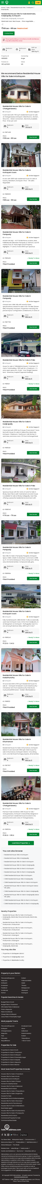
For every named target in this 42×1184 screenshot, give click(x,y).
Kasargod (24, 993)
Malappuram (25, 988)
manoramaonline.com (21, 1177)
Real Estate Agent (6, 1108)
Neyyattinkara (5, 1041)
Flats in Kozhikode (6, 1012)
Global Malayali (6, 1145)
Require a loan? (22, 28)
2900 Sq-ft (29, 189)
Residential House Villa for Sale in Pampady (17, 233)
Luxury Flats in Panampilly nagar (11, 1017)
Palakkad (4, 988)
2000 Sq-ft (29, 443)
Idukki (23, 983)
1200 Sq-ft (28, 379)
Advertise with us (30, 1151)
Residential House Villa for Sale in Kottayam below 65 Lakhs (21, 887)
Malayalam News (17, 1139)
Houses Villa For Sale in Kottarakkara (12, 1106)
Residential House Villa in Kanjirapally (16, 858)
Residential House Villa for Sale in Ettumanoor (17, 740)
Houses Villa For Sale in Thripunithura (12, 1091)
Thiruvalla (4, 1038)
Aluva (23, 1028)
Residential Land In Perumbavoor (11, 1103)
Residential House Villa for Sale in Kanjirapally (17, 422)
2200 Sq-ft (29, 632)
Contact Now (8, 33)
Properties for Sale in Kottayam (11, 1055)
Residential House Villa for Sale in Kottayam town (17, 171)
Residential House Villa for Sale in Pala (19, 360)
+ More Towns (25, 1041)
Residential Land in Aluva (9, 1088)
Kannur (3, 993)
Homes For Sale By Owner (9, 1084)
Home (3, 7)
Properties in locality (13, 960)
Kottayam (30, 7)
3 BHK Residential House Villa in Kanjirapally (18, 879)
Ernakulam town (26, 1026)
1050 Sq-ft (28, 760)
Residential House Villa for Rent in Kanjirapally (19, 872)
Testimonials (25, 1148)
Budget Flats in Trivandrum (9, 1004)
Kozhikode (4, 990)
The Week (16, 1145)
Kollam (23, 978)
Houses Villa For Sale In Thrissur (11, 1081)
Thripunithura (25, 1038)
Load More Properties (20, 843)
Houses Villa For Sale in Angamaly (11, 1093)
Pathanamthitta (26, 980)
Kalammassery (26, 1033)
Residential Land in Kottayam (10, 1079)
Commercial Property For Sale (10, 1118)
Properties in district (13, 953)
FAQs (27, 1181)
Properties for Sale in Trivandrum (11, 1052)
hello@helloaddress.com (23, 1170)
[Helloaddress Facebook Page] (2, 1135)
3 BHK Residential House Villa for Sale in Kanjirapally (21, 891)
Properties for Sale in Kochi (9, 1050)
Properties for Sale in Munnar (10, 1065)
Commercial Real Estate (9, 1120)
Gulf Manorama (32, 1142)
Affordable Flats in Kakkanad (10, 1007)
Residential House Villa (18, 7)
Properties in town (13, 957)
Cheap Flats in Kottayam (9, 1014)
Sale (8, 7)
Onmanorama (30, 1139)
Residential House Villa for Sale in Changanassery (17, 107)
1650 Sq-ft (28, 317)
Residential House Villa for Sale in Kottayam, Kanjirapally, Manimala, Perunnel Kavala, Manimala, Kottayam (20, 917)
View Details (33, 137)
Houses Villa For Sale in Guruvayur (11, 1101)
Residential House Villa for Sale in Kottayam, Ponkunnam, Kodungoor (17, 934)
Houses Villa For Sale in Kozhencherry (13, 1111)
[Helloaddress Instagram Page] (8, 1135)
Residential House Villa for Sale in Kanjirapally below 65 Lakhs (21, 896)
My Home (20, 1151)
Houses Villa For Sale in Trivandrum (12, 1074)
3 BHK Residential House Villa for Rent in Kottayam (21, 900)
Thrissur (23, 985)
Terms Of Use (21, 1181)
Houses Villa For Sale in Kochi (10, 1076)
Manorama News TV (7, 1142)
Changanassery (6, 1031)
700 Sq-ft (28, 127)
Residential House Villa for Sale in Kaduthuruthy (17, 676)
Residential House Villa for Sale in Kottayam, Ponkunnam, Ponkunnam (17, 923)
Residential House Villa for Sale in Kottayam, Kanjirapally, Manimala (17, 945)
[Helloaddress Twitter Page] (5, 1135)
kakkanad (24, 1031)
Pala (2, 1036)
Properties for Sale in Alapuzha (11, 1062)
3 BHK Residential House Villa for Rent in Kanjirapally (21, 904)
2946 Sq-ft (29, 824)
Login (38, 2)
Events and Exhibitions (8, 1151)
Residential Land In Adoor (9, 1115)
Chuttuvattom (20, 1142)
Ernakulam (4, 985)
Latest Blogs (15, 1148)
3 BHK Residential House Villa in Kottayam (18, 875)
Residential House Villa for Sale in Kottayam (19, 862)
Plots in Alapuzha (6, 1009)
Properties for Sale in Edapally (10, 1060)
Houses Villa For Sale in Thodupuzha (12, 1113)
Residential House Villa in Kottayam (16, 855)
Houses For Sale (6, 1096)
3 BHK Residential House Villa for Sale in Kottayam (21, 882)
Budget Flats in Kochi (7, 1002)
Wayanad (24, 990)
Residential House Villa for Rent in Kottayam (19, 868)
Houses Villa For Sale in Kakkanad (11, 1086)
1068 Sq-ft (28, 568)
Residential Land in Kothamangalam (12, 1098)
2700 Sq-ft (29, 696)
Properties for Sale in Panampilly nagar (13, 1057)
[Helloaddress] (7, 2)
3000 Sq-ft (29, 253)
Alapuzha (4, 980)
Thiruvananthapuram (8, 978)
